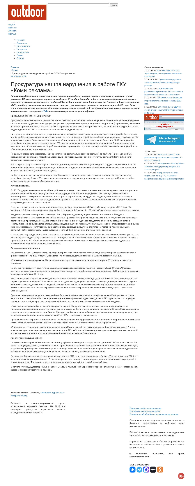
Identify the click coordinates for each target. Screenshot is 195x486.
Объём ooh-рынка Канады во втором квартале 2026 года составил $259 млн (163, 100)
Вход (10, 21)
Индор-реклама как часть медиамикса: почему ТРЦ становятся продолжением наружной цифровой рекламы (164, 175)
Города (20, 57)
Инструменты (23, 45)
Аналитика (22, 42)
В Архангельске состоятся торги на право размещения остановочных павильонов (163, 73)
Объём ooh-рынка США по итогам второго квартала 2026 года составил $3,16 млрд (163, 109)
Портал (12, 33)
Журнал (12, 30)
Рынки (20, 54)
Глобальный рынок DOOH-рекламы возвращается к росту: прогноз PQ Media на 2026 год (163, 157)
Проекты (12, 27)
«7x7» (45, 111)
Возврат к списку (19, 395)
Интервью (22, 48)
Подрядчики (23, 51)
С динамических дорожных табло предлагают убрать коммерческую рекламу (162, 82)
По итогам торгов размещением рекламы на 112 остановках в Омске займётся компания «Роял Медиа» (163, 91)
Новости (21, 39)
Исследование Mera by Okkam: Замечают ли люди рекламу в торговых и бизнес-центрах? (164, 166)
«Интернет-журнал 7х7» (52, 392)
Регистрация (21, 21)
